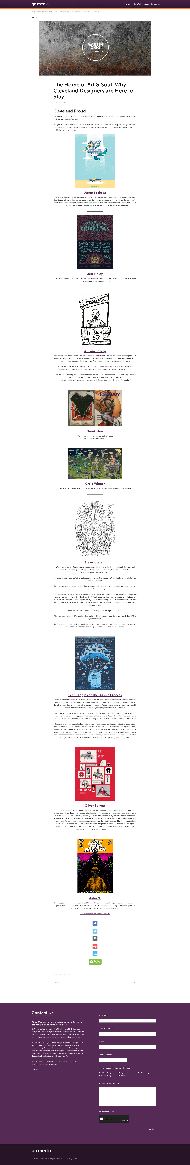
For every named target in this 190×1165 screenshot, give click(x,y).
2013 (66, 102)
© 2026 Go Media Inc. (39, 1159)
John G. (95, 898)
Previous (58, 983)
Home (33, 11)
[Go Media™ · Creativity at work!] (40, 4)
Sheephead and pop (85, 436)
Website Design (106, 1073)
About (146, 4)
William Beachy (95, 351)
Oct (62, 102)
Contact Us (155, 4)
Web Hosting (144, 1073)
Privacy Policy (72, 1159)
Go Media (56, 102)
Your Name (104, 1015)
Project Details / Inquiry (109, 1083)
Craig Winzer (95, 484)
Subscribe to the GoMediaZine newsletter (95, 914)
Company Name (106, 1028)
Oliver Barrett (95, 805)
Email (102, 1041)
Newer (133, 983)
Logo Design (125, 1073)
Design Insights (42, 11)
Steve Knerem (95, 562)
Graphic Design (53, 11)
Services (127, 4)
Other (123, 1076)
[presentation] (114, 1119)
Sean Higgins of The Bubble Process (95, 695)
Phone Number (105, 1055)
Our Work (137, 4)
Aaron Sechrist (95, 193)
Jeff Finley (95, 274)
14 (64, 102)
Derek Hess (95, 431)
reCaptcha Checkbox (107, 1111)
